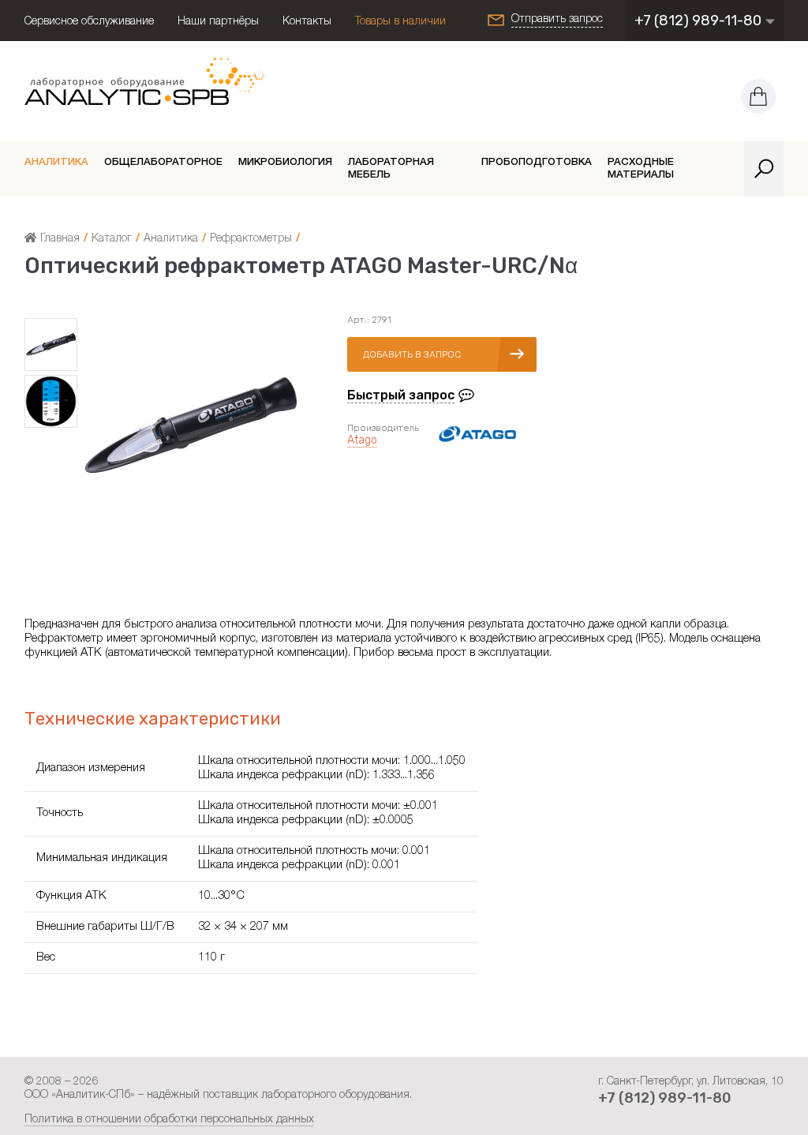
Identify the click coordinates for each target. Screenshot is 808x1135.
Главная (58, 239)
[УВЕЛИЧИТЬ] (190, 535)
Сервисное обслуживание (89, 22)
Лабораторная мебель (391, 169)
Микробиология (285, 163)
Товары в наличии (400, 22)
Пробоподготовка (536, 163)
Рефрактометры (251, 239)
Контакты (306, 22)
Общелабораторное (163, 163)
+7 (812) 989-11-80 (699, 20)
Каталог (112, 239)
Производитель (383, 427)
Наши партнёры (218, 22)
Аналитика (56, 163)
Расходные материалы (641, 169)
